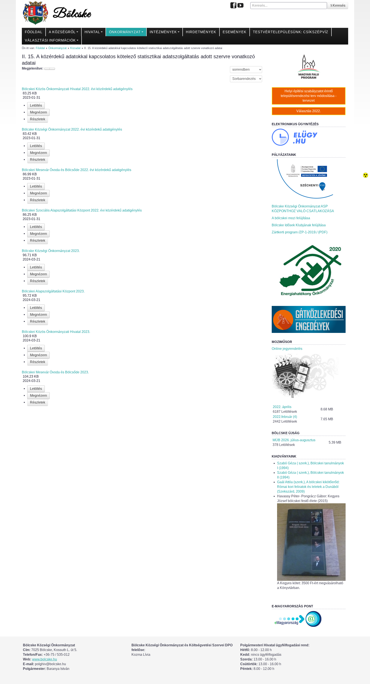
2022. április (282, 407)
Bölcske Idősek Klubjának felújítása (299, 225)
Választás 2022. (308, 111)
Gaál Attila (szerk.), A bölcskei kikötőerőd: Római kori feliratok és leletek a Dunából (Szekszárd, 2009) (308, 486)
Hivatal (92, 32)
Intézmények (163, 32)
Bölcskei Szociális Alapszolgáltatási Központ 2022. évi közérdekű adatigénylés (82, 210)
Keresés (339, 5)
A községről (62, 32)
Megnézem (38, 112)
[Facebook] (233, 5)
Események (234, 32)
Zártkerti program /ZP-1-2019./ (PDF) (299, 232)
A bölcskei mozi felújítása (291, 218)
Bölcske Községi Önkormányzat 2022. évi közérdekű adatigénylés (72, 129)
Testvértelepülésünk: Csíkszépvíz (290, 32)
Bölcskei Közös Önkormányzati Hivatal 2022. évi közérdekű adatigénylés (77, 89)
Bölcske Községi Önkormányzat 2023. (51, 251)
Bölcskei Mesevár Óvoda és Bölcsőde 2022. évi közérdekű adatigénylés (76, 170)
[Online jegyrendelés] (309, 375)
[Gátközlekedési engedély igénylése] (309, 319)
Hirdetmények (201, 32)
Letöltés (36, 105)
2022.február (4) (285, 417)
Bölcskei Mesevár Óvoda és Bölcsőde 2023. (55, 372)
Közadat (75, 48)
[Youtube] (240, 5)
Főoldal (33, 32)
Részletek (37, 119)
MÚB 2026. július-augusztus (294, 440)
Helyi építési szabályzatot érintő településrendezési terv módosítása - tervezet (308, 95)
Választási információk (50, 40)
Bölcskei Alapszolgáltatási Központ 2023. (53, 291)
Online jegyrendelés (287, 348)
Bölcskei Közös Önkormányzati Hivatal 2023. (56, 332)
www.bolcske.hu (44, 659)
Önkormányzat (125, 32)
